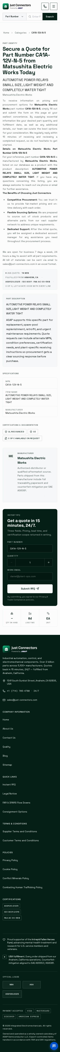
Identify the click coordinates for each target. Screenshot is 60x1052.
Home (6, 32)
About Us (8, 728)
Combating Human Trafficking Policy (22, 887)
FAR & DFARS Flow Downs (16, 802)
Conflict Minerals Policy (16, 878)
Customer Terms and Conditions (21, 840)
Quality (6, 746)
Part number (15, 542)
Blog (5, 755)
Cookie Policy (10, 869)
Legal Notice (10, 793)
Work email (14, 570)
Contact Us (9, 737)
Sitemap (7, 764)
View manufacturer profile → (34, 496)
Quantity (12, 556)
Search (50, 16)
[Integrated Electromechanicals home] (17, 6)
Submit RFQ (28, 588)
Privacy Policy (10, 860)
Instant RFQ (9, 784)
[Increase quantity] (48, 562)
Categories (20, 32)
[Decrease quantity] (12, 562)
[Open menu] (53, 6)
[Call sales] (45, 6)
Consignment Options (15, 811)
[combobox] (34, 16)
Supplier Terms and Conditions (20, 831)
